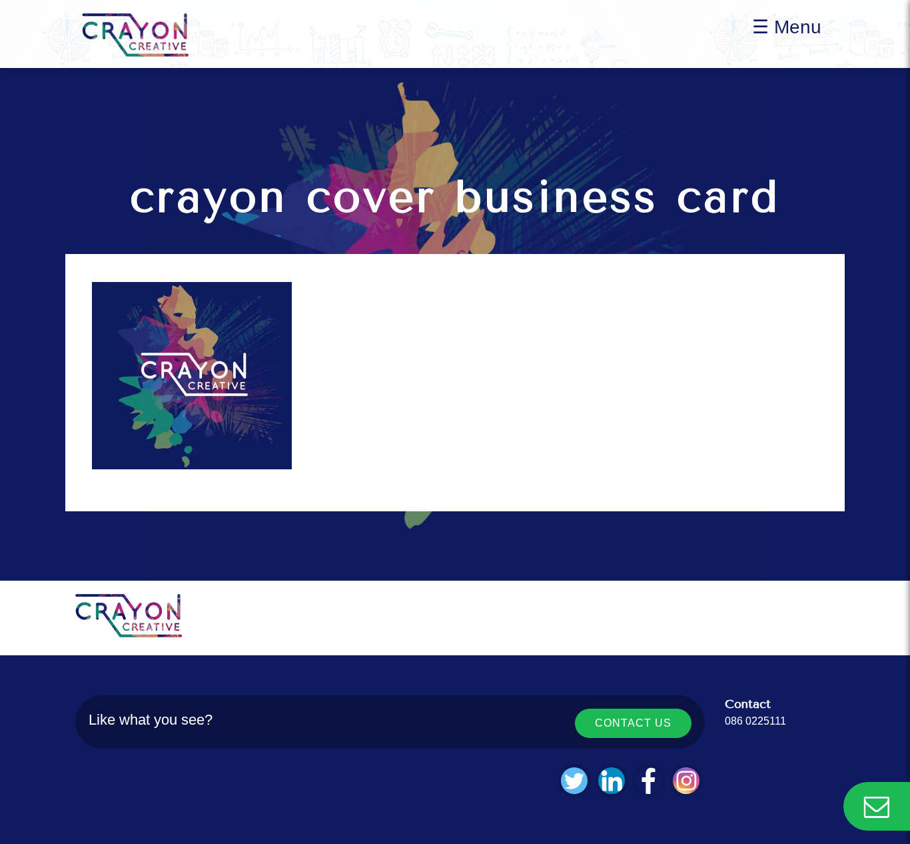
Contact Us (633, 723)
